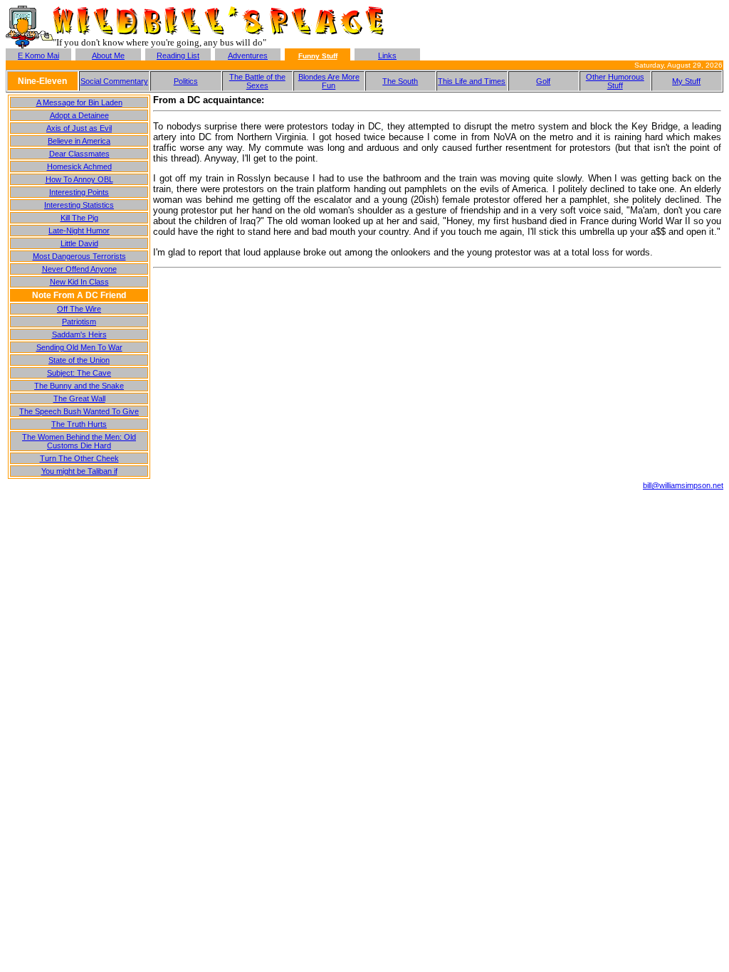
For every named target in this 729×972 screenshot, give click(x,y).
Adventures (248, 55)
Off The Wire (79, 309)
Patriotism (79, 321)
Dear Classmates (79, 153)
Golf (543, 81)
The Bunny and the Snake (79, 385)
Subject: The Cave (79, 373)
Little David (79, 243)
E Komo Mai (38, 55)
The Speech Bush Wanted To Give (79, 411)
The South (400, 81)
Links (387, 55)
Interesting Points (79, 192)
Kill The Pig (79, 217)
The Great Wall (79, 398)
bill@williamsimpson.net (683, 485)
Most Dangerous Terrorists (79, 256)
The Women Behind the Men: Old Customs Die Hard (79, 441)
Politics (186, 81)
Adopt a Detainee (79, 115)
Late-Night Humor (79, 230)
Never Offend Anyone (79, 269)
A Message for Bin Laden (79, 102)
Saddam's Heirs (79, 334)
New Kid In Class (79, 282)
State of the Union (79, 360)
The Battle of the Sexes (257, 81)
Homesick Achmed (79, 166)
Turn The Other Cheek (79, 458)
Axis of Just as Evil (79, 128)
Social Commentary (114, 81)
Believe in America (79, 141)
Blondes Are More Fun (329, 81)
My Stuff (686, 81)
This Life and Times (471, 81)
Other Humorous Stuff (615, 81)
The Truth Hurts (79, 424)
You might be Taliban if (79, 471)
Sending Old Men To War (79, 347)
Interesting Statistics (79, 205)
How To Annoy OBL (79, 179)
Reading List (178, 55)
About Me (108, 55)
